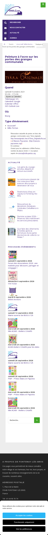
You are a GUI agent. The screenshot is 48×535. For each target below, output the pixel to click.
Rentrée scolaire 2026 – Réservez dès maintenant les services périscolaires (28, 218)
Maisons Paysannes (21, 141)
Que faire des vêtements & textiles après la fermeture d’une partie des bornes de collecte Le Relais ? (28, 233)
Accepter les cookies (24, 515)
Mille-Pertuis (28, 44)
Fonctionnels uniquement (24, 522)
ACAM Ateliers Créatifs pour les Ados (23, 347)
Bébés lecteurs (14, 299)
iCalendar (9, 103)
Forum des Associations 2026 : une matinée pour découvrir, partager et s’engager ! (23, 265)
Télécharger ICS (11, 99)
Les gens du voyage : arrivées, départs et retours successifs (26, 169)
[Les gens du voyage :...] (11, 169)
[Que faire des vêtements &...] (11, 231)
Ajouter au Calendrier (13, 96)
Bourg (7, 116)
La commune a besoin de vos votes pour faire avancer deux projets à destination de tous (28, 182)
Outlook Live (14, 106)
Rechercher (15, 22)
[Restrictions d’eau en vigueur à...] (11, 194)
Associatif (19, 44)
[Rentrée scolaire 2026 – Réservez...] (11, 219)
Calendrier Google (12, 101)
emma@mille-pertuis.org (27, 153)
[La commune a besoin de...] (11, 182)
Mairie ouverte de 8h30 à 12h (20, 315)
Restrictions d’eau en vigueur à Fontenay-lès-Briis (27, 194)
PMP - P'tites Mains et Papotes (21, 378)
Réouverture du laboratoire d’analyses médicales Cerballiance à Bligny (27, 207)
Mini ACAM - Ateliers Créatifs (20, 331)
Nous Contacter (17, 27)
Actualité (14, 33)
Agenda (13, 38)
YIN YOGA (12, 283)
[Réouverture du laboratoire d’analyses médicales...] (11, 207)
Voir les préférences (24, 529)
